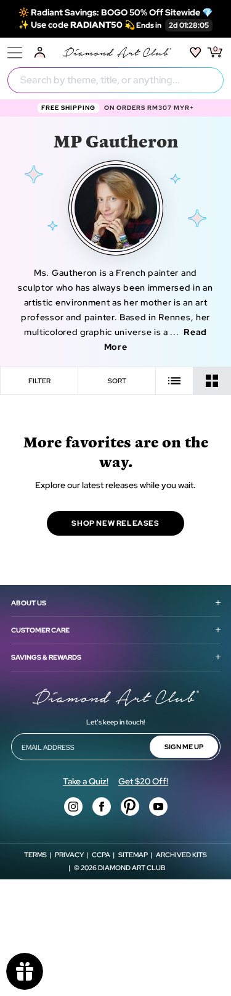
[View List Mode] (174, 381)
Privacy (69, 854)
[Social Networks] (73, 806)
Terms (35, 854)
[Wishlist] (195, 52)
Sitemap (133, 854)
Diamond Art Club (131, 867)
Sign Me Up (183, 746)
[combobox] (115, 80)
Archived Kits (181, 854)
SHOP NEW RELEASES (115, 523)
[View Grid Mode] (212, 381)
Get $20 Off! (143, 781)
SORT (117, 380)
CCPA (101, 854)
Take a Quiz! (85, 781)
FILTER (39, 380)
